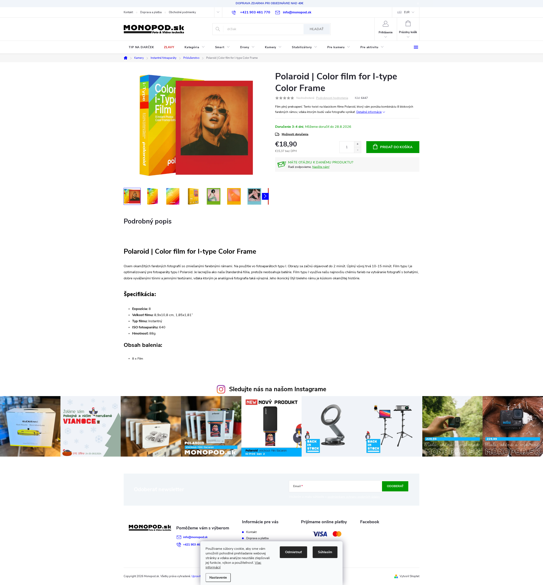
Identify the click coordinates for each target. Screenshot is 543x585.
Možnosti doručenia (295, 134)
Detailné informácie (369, 112)
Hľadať (317, 29)
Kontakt (128, 12)
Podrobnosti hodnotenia (332, 98)
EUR (407, 12)
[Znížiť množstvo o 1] (357, 150)
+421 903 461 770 (195, 545)
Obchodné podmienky (182, 12)
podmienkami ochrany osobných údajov (353, 497)
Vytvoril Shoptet (409, 576)
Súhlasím (325, 552)
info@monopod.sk (195, 537)
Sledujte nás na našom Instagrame (277, 389)
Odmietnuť (293, 552)
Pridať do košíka (396, 147)
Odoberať (395, 486)
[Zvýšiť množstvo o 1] (357, 144)
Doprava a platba (151, 12)
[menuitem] (141, 47)
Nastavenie (218, 577)
